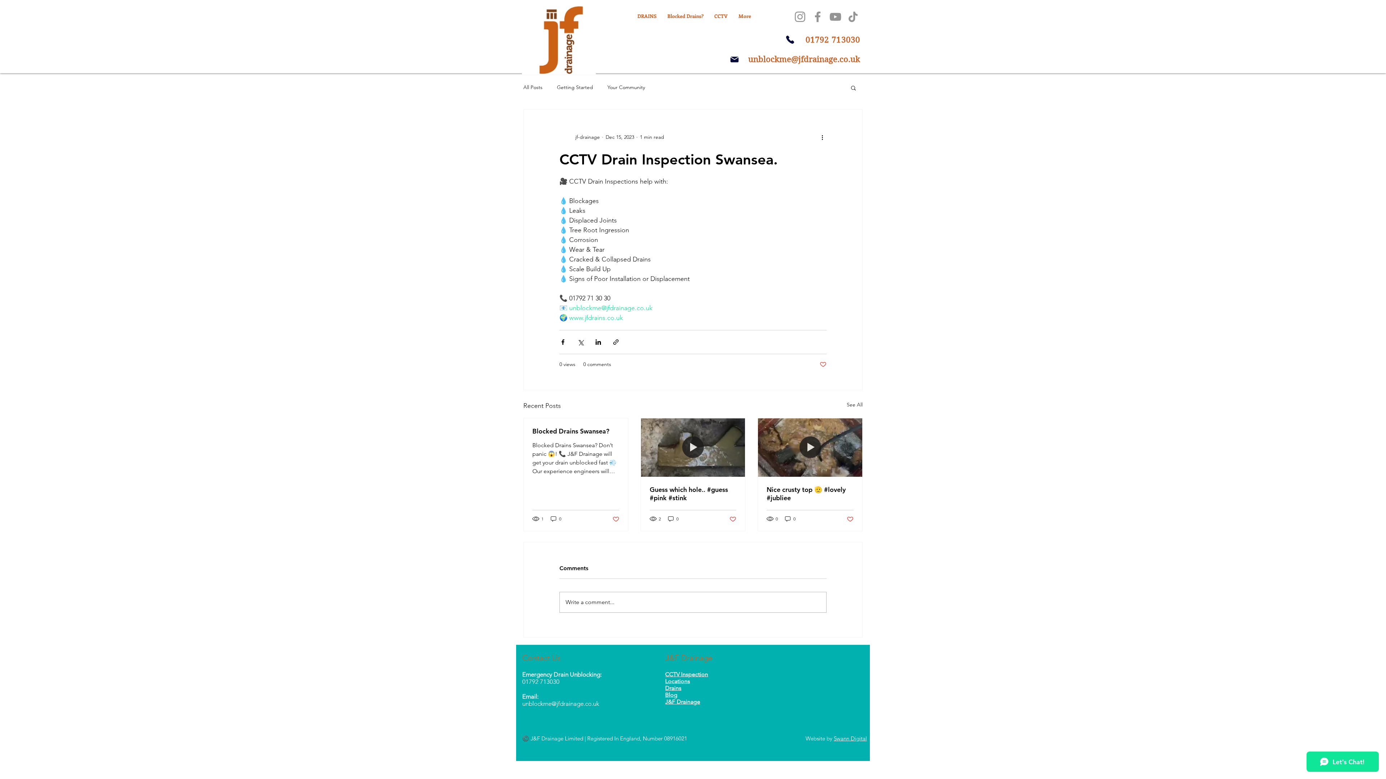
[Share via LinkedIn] (598, 342)
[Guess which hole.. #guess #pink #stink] (693, 447)
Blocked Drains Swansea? (570, 431)
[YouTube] (835, 17)
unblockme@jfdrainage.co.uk (804, 59)
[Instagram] (800, 17)
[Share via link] (616, 342)
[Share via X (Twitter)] (580, 342)
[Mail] (734, 59)
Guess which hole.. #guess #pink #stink (689, 493)
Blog (671, 694)
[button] (853, 88)
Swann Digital (850, 738)
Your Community (626, 87)
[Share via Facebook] (562, 342)
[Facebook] (818, 17)
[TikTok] (853, 17)
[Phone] (790, 39)
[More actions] (822, 137)
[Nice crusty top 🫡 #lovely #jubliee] (810, 447)
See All (855, 404)
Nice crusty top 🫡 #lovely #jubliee (806, 493)
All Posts (532, 87)
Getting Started (575, 87)
